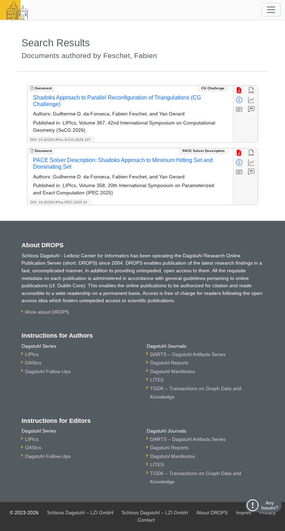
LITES (157, 380)
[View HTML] (251, 90)
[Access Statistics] (251, 100)
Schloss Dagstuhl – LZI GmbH (80, 512)
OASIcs (33, 362)
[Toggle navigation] (271, 10)
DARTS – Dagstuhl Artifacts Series (188, 354)
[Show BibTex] (251, 109)
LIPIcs (32, 354)
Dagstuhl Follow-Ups (48, 371)
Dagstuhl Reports (169, 362)
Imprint (243, 512)
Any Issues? (269, 505)
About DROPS (212, 512)
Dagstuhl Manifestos (172, 371)
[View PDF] (239, 90)
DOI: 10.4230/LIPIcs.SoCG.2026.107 (60, 140)
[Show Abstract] (239, 109)
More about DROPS (47, 312)
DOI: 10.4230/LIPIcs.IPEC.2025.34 (58, 202)
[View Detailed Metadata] (239, 100)
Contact (146, 520)
